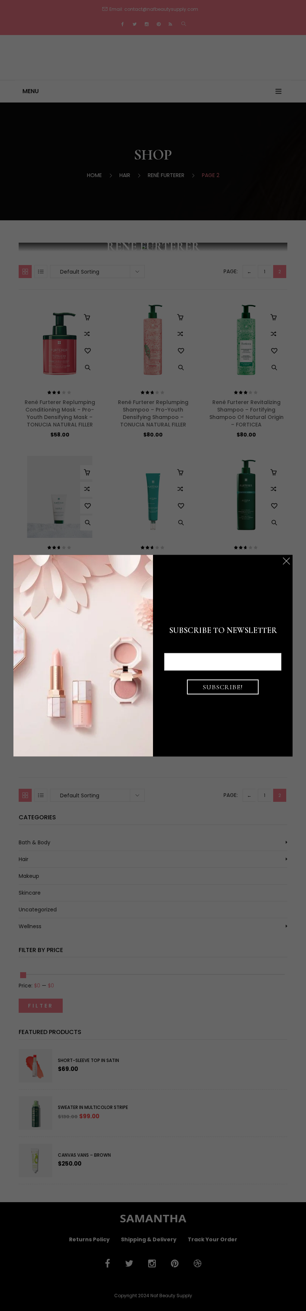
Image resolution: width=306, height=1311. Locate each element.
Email (222, 646)
